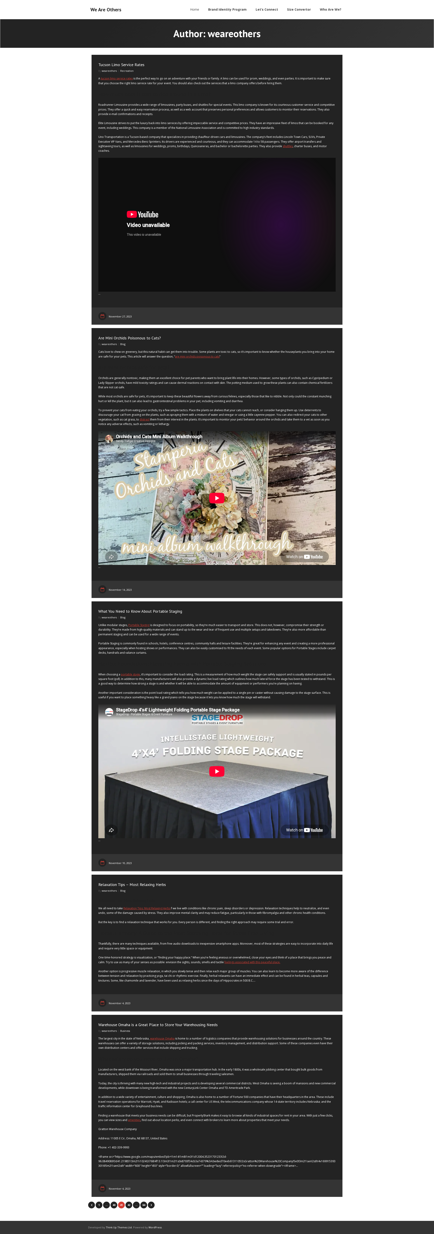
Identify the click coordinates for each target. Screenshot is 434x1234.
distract (144, 419)
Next (151, 1205)
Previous (91, 1205)
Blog (122, 344)
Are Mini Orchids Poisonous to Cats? (129, 338)
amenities (134, 1120)
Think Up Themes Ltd (119, 1227)
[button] (217, 94)
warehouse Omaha (162, 1038)
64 (143, 1205)
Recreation (127, 70)
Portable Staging (138, 625)
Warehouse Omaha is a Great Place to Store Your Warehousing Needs (158, 1024)
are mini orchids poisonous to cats (197, 356)
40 (114, 1205)
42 (128, 1205)
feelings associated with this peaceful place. (252, 962)
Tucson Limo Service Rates (121, 64)
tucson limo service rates (117, 78)
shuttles (288, 146)
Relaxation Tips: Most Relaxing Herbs (146, 908)
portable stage (130, 674)
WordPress (155, 1227)
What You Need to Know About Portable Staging (140, 611)
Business (125, 1030)
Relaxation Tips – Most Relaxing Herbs (132, 884)
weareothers (109, 70)
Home (194, 9)
